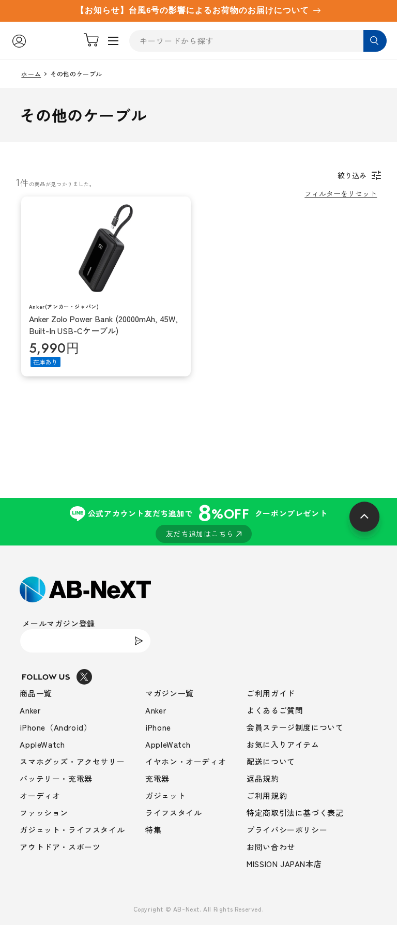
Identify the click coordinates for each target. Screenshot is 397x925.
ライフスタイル (173, 812)
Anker (30, 710)
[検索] (375, 41)
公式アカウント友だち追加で (207, 518)
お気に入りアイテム (283, 744)
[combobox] (258, 41)
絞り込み (352, 175)
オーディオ (40, 795)
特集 (153, 829)
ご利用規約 (267, 795)
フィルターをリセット (340, 193)
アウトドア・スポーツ (60, 846)
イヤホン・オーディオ (185, 761)
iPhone (158, 727)
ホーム (31, 74)
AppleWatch (42, 744)
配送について (271, 761)
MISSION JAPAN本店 (284, 863)
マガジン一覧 (169, 693)
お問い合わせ (271, 846)
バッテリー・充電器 (56, 778)
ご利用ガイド (271, 693)
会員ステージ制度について (295, 727)
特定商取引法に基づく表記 (295, 812)
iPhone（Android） (55, 727)
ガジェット (165, 795)
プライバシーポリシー (287, 829)
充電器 (157, 778)
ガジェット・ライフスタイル (72, 829)
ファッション (44, 812)
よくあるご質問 (275, 710)
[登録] (139, 641)
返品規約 (263, 778)
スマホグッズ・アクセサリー (72, 761)
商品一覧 (36, 693)
